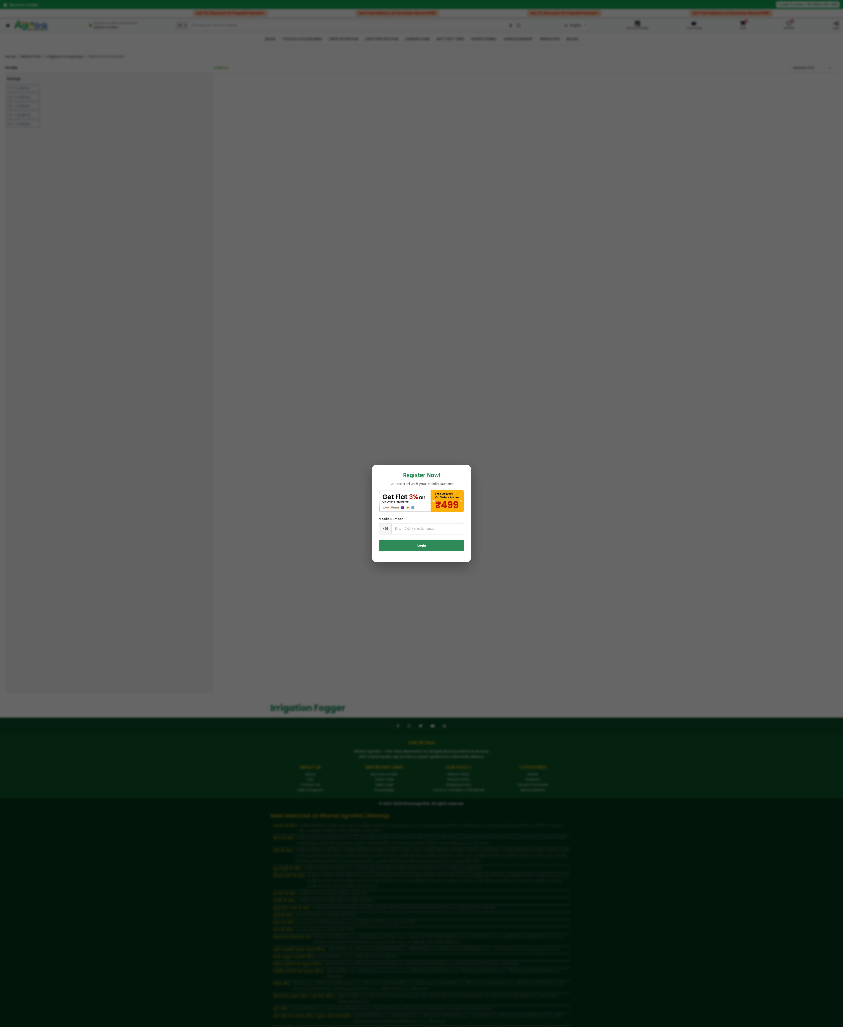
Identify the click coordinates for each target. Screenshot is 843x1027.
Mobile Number (391, 519)
